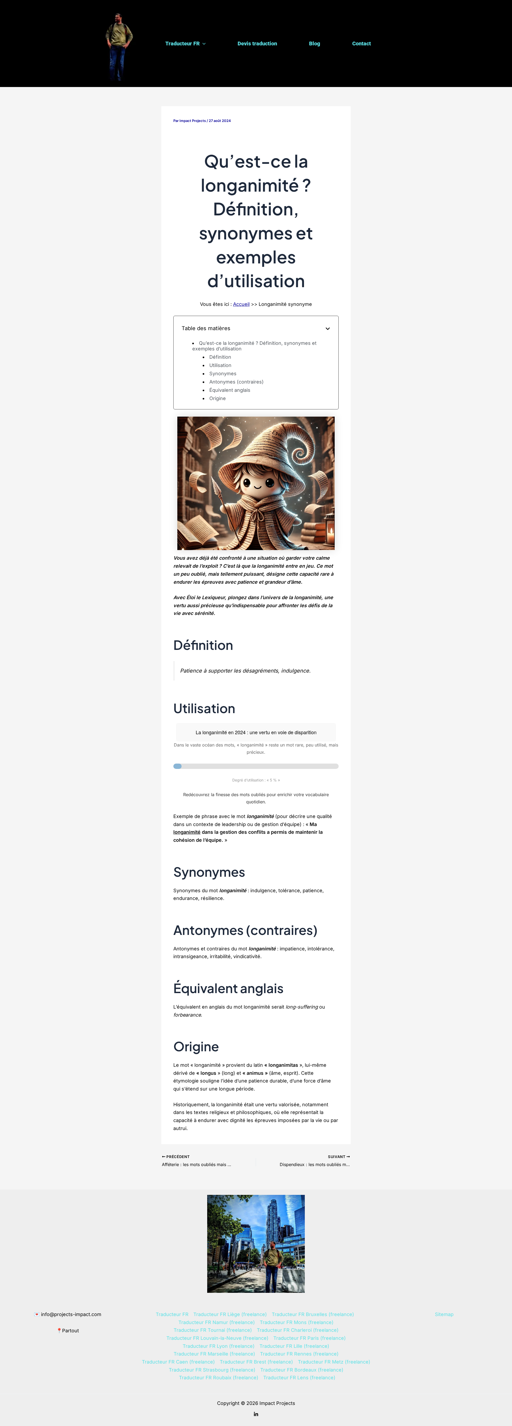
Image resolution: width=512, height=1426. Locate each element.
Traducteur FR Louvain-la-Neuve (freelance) (217, 1338)
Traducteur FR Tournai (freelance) (213, 1330)
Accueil (241, 304)
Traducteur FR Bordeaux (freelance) (301, 1370)
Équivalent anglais (229, 390)
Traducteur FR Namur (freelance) (216, 1322)
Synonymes (223, 373)
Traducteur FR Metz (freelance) (334, 1362)
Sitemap (444, 1314)
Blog (314, 43)
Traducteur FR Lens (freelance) (299, 1377)
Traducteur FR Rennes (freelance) (299, 1354)
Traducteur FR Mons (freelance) (297, 1322)
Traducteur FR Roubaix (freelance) (218, 1377)
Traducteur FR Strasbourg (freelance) (212, 1370)
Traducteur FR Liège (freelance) (230, 1314)
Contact (361, 43)
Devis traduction (257, 43)
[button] (203, 43)
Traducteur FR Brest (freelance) (256, 1362)
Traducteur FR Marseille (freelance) (214, 1354)
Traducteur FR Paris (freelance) (309, 1338)
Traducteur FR (182, 43)
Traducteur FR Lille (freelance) (294, 1346)
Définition (220, 357)
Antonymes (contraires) (236, 382)
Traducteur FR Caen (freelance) (178, 1362)
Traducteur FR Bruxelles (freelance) (313, 1314)
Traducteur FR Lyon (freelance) (219, 1346)
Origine (217, 398)
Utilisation (220, 365)
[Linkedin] (256, 1414)
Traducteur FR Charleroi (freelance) (298, 1330)
